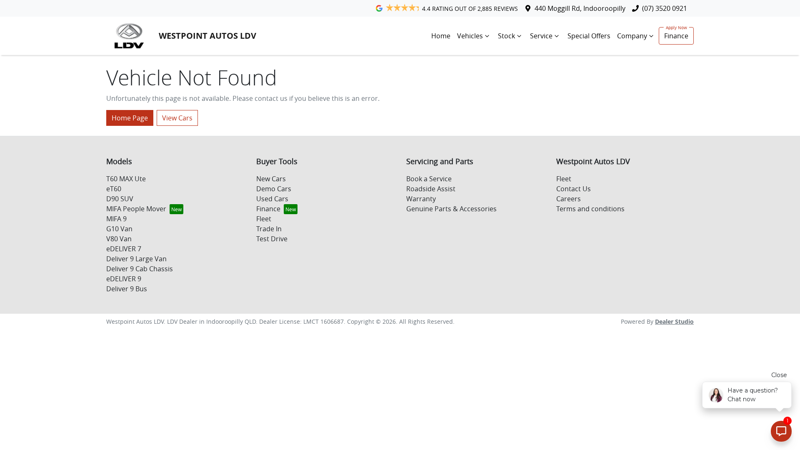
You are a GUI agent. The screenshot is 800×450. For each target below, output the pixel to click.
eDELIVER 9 (123, 278)
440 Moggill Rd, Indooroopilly (580, 8)
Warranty (421, 198)
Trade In (269, 228)
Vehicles (470, 35)
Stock (506, 35)
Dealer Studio (674, 321)
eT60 (113, 188)
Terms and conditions (590, 208)
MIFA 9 (116, 218)
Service (541, 35)
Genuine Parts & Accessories (451, 208)
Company (632, 35)
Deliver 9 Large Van (136, 258)
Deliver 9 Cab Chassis (139, 268)
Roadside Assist (430, 188)
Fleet (263, 218)
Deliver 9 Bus (126, 288)
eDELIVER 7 (123, 248)
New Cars (271, 178)
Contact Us (573, 188)
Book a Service (429, 178)
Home (440, 35)
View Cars (177, 117)
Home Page (130, 117)
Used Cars (272, 198)
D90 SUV (119, 198)
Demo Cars (273, 188)
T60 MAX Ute (126, 178)
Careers (568, 198)
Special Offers (589, 35)
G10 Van (119, 228)
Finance (676, 35)
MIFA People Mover (136, 208)
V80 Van (119, 238)
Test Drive (272, 238)
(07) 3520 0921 (664, 8)
